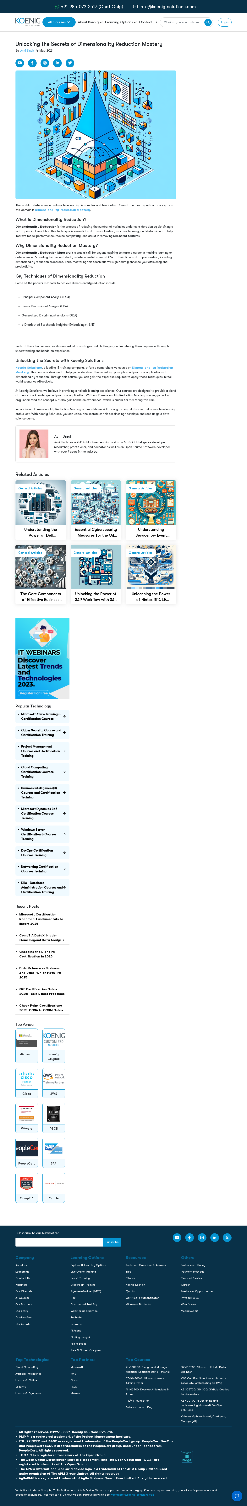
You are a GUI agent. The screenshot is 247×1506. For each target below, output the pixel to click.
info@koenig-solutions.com (168, 6)
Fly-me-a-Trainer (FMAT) (86, 1291)
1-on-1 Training (80, 1278)
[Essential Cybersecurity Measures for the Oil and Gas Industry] (96, 502)
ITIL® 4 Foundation (138, 1400)
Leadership (22, 1271)
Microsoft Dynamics (28, 1393)
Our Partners (23, 1304)
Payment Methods (192, 1271)
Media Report (189, 1310)
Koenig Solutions (28, 367)
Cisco (74, 1380)
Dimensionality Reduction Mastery (62, 210)
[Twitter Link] (70, 63)
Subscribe (112, 1242)
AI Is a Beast (78, 1343)
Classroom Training (83, 1284)
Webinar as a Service (84, 1310)
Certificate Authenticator (142, 1297)
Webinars (21, 1284)
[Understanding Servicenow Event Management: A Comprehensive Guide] (151, 502)
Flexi (73, 1297)
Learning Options (119, 22)
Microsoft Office (26, 1380)
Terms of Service (191, 1278)
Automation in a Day (139, 1407)
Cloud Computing (26, 1367)
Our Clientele (23, 1291)
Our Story (21, 1310)
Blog (128, 1271)
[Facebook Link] (32, 63)
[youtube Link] (19, 63)
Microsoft (77, 1367)
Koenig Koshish (135, 1284)
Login (224, 22)
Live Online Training (83, 1271)
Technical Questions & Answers (146, 1265)
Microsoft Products (138, 1304)
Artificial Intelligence (28, 1373)
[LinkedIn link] (57, 63)
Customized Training (84, 1304)
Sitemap (131, 1278)
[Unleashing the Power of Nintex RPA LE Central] (151, 566)
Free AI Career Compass (86, 1350)
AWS (73, 1373)
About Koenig (89, 22)
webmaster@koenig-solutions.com (133, 1494)
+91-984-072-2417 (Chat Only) (92, 6)
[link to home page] (27, 22)
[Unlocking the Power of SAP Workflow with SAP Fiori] (96, 566)
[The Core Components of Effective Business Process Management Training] (40, 566)
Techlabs (76, 1317)
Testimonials (23, 1317)
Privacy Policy (190, 1297)
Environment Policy (193, 1265)
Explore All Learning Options (89, 1265)
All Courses (57, 22)
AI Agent (76, 1330)
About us (21, 1265)
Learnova (77, 1324)
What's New (188, 1304)
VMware (75, 1393)
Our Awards (22, 1324)
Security (20, 1386)
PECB (74, 1386)
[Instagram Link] (45, 63)
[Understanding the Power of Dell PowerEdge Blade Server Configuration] (40, 502)
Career (185, 1284)
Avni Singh (27, 50)
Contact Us (148, 22)
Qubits (130, 1291)
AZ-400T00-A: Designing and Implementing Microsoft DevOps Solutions (201, 1405)
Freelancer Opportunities (197, 1291)
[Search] (208, 22)
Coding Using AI (81, 1337)
